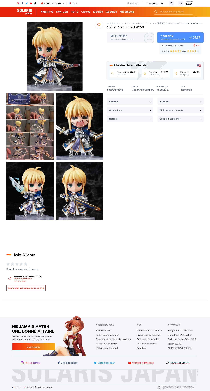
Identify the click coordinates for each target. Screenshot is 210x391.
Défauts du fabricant (107, 348)
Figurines (47, 11)
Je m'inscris (33, 347)
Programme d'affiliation (180, 330)
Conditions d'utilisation (180, 335)
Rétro (74, 11)
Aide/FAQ (142, 348)
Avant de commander (107, 335)
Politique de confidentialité (182, 339)
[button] (112, 23)
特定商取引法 (174, 343)
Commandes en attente (149, 330)
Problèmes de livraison (149, 335)
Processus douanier (106, 343)
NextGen (62, 11)
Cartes (85, 11)
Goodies (111, 11)
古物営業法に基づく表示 (180, 348)
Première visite (104, 330)
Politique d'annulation (148, 339)
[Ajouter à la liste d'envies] (99, 25)
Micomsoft (127, 11)
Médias (98, 11)
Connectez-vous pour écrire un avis (26, 288)
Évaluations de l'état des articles (113, 339)
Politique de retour (147, 343)
